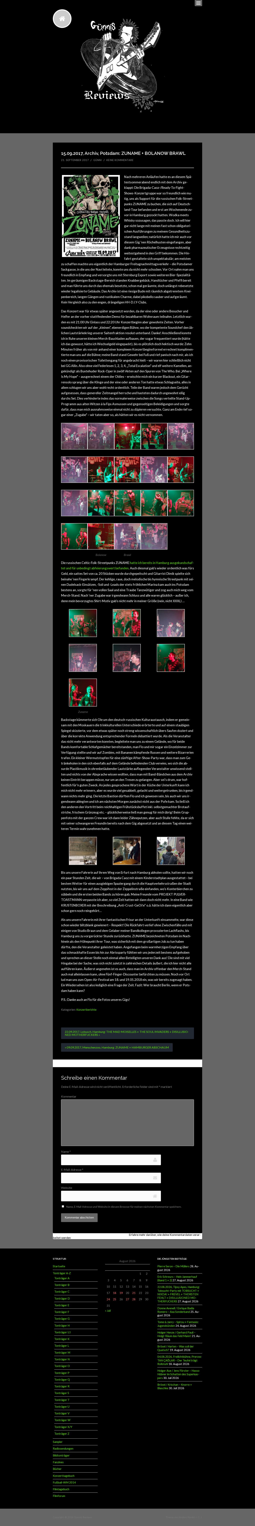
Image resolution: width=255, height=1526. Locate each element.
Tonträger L (61, 1345)
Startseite (59, 1266)
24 (108, 1299)
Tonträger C (61, 1291)
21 (134, 1293)
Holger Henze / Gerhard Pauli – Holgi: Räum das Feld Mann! (176, 1334)
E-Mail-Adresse (72, 1169)
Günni (97, 160)
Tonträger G (62, 1318)
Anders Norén (187, 1517)
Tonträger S (61, 1393)
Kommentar (68, 1096)
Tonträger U (61, 1406)
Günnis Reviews (83, 1517)
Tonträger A (61, 1278)
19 (121, 1293)
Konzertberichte (86, 1009)
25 (114, 1299)
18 (114, 1293)
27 (127, 1299)
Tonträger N (62, 1359)
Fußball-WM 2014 (64, 1482)
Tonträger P (61, 1372)
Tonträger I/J (62, 1332)
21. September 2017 (75, 160)
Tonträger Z (61, 1433)
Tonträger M (62, 1352)
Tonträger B (61, 1285)
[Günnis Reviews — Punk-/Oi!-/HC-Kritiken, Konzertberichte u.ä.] (62, 18)
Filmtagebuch (61, 1489)
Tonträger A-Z (62, 1273)
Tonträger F (61, 1312)
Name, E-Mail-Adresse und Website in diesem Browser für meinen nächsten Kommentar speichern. (123, 1206)
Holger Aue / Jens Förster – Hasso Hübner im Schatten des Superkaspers (178, 1374)
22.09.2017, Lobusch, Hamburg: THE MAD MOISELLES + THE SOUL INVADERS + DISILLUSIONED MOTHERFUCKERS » (127, 1033)
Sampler (58, 1441)
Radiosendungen (63, 1448)
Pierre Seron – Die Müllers (173, 1266)
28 (134, 1299)
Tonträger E (61, 1305)
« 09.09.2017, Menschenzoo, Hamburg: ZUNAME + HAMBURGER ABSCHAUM (117, 1047)
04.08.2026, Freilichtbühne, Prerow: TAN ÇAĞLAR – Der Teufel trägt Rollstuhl (179, 1360)
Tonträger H (62, 1325)
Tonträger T (61, 1400)
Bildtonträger (61, 1455)
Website (66, 1187)
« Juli (108, 1310)
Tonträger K (61, 1339)
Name (66, 1151)
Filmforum (59, 1495)
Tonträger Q (62, 1379)
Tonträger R (61, 1386)
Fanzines (58, 1462)
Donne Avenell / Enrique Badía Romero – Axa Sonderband (175, 1309)
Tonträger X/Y (63, 1427)
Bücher (57, 1468)
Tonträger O (62, 1366)
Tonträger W (62, 1420)
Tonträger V (61, 1413)
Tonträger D (62, 1298)
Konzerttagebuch (63, 1475)
